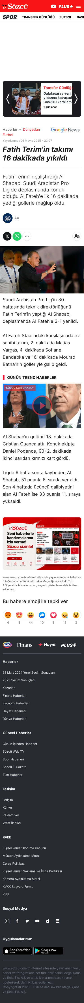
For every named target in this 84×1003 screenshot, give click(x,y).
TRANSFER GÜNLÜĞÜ (38, 17)
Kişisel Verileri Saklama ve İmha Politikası (32, 871)
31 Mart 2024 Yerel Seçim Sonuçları (29, 672)
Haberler (10, 129)
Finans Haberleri (14, 695)
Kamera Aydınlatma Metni (21, 879)
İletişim (8, 800)
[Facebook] (17, 920)
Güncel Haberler (17, 733)
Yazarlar (9, 688)
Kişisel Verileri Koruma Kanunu (24, 848)
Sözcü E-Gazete (14, 767)
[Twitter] (27, 920)
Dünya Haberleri (14, 719)
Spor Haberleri (13, 759)
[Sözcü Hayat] (47, 644)
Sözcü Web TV (13, 751)
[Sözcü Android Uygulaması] (48, 950)
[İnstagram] (7, 920)
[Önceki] (8, 98)
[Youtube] (37, 920)
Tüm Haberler (12, 775)
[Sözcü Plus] (68, 645)
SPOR (10, 17)
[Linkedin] (57, 920)
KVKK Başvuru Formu (18, 886)
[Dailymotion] (47, 920)
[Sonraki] (76, 98)
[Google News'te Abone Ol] (65, 130)
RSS (6, 894)
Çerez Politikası (14, 863)
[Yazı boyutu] (76, 236)
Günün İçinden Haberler (20, 744)
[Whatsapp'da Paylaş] (17, 236)
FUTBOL (66, 17)
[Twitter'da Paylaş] (7, 236)
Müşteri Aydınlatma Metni (21, 856)
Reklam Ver (11, 815)
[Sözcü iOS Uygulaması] (17, 950)
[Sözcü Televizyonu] (7, 645)
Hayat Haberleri (14, 711)
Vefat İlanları (12, 823)
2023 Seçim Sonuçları (18, 680)
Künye (7, 807)
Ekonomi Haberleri (16, 703)
